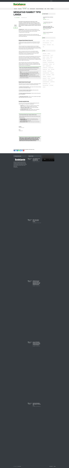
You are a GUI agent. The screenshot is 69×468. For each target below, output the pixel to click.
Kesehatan (20, 8)
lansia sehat (52, 69)
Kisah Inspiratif (32, 8)
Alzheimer (48, 53)
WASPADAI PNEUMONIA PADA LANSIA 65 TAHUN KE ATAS (37, 404)
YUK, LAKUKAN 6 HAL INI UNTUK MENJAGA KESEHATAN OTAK (36, 159)
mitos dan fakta (48, 74)
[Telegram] (22, 150)
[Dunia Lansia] (20, 5)
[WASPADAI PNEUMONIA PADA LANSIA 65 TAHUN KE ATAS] (30, 433)
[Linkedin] (17, 150)
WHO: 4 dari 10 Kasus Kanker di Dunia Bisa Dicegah (36, 220)
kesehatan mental (50, 67)
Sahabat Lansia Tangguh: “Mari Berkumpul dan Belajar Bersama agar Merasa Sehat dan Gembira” (48, 27)
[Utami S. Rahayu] (16, 22)
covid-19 (52, 55)
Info (28, 8)
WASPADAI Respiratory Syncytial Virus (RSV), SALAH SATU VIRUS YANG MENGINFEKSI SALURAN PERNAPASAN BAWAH (36, 283)
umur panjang (51, 85)
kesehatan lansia (45, 67)
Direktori (52, 8)
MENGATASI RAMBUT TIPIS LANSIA (27, 13)
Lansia (49, 69)
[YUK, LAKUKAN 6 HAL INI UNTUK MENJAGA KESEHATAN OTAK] (30, 188)
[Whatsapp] (19, 150)
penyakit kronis (52, 81)
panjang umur (44, 78)
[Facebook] (14, 150)
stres (49, 83)
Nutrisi (48, 8)
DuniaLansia (19, 466)
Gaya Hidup (24, 8)
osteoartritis (44, 76)
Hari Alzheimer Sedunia (51, 62)
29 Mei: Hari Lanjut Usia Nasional (48, 32)
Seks (45, 8)
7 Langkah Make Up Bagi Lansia (47, 22)
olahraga (53, 74)
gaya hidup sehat (49, 60)
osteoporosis (49, 76)
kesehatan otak (45, 69)
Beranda (15, 8)
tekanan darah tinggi (45, 85)
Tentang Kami (51, 466)
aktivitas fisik (44, 53)
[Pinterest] (23, 150)
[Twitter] (16, 150)
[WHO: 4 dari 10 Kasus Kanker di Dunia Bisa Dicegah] (30, 249)
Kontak (54, 466)
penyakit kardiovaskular (46, 81)
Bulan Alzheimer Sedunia (46, 55)
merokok (44, 74)
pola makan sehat (45, 83)
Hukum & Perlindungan (39, 8)
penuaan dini (53, 78)
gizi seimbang (44, 62)
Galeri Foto (47, 40)
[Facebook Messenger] (20, 150)
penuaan (49, 78)
